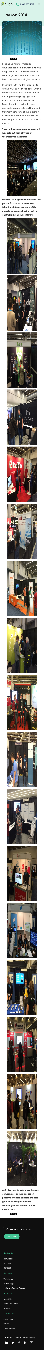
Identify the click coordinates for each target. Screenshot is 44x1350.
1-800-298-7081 (27, 4)
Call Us (6, 1324)
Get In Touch (9, 1319)
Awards (6, 1308)
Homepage (8, 1259)
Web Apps (8, 1279)
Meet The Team (10, 1303)
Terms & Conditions (12, 1337)
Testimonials (9, 1328)
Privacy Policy (29, 1337)
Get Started (12, 1236)
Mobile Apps (8, 1283)
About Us (7, 1263)
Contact (7, 1268)
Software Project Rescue (14, 1288)
